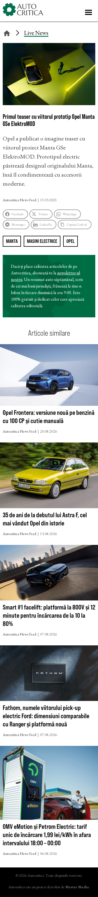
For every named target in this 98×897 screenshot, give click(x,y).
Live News (36, 33)
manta (12, 241)
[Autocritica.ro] (23, 9)
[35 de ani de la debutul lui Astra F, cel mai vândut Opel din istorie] (49, 476)
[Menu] (88, 12)
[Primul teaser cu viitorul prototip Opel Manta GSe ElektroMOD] (49, 103)
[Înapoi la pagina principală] (7, 32)
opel (70, 241)
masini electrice (42, 241)
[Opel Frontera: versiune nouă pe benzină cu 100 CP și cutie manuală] (49, 376)
